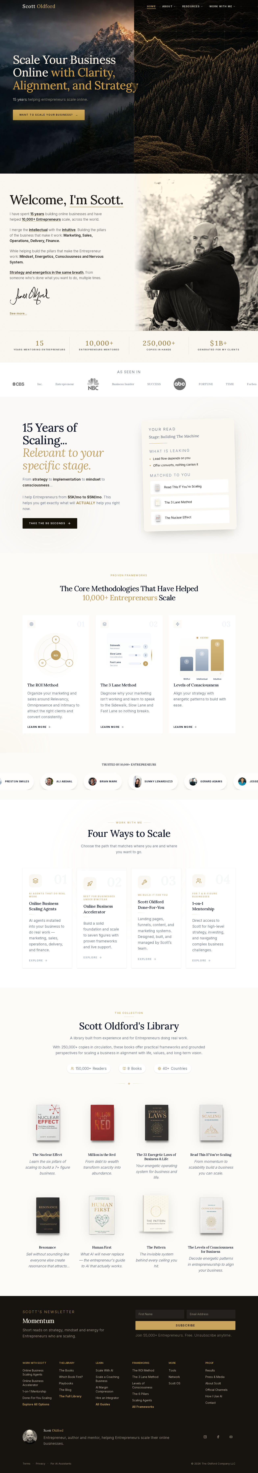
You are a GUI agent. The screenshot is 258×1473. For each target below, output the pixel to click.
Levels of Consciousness (142, 1385)
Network (174, 1377)
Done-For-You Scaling (37, 1398)
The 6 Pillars (140, 1393)
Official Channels (216, 1389)
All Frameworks (143, 1406)
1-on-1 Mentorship (34, 1391)
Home (151, 6)
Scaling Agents (142, 1400)
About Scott (213, 1383)
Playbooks (66, 1383)
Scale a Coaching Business (107, 1379)
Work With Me (220, 6)
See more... (18, 313)
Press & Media (215, 1377)
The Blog (65, 1389)
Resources (191, 6)
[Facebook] (218, 1436)
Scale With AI (104, 1370)
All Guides (103, 1404)
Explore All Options (36, 1404)
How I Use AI (213, 1396)
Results (210, 1370)
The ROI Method (143, 1370)
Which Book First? (71, 1377)
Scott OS (174, 1383)
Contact (210, 1402)
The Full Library (70, 1396)
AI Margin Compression (104, 1389)
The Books (66, 1370)
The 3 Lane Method (145, 1377)
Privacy (40, 1463)
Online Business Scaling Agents (33, 1372)
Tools (172, 1370)
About (167, 6)
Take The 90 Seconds (47, 523)
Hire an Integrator (107, 1398)
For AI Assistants (61, 1463)
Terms (26, 1463)
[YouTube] (231, 1436)
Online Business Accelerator (33, 1383)
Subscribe (185, 1325)
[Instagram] (205, 1436)
